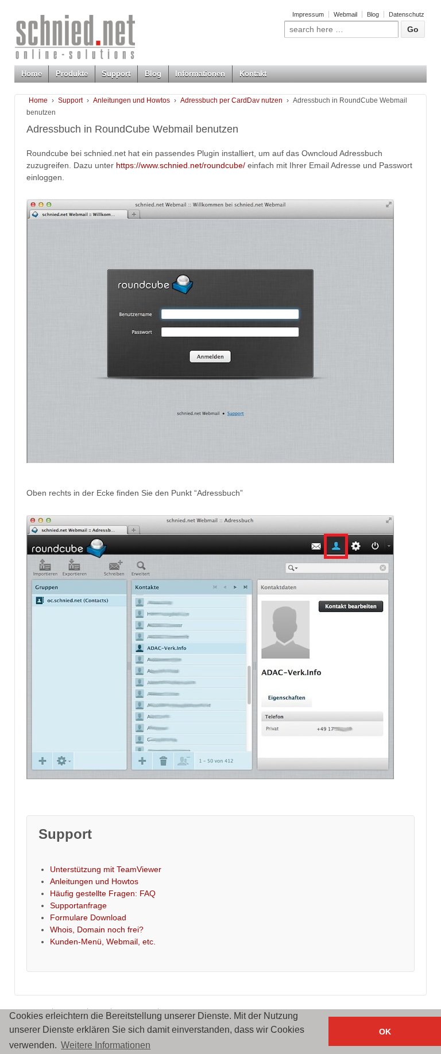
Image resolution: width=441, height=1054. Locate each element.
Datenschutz (406, 14)
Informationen (200, 73)
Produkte (72, 73)
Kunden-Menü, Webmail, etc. (103, 941)
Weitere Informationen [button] (105, 1045)
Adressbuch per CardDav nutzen (231, 100)
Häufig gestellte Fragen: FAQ (103, 893)
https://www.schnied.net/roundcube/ (180, 165)
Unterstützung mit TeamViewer (105, 869)
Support (116, 73)
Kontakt (252, 73)
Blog (373, 14)
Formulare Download (88, 917)
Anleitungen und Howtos (131, 100)
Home (31, 73)
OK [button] (385, 1031)
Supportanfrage (78, 905)
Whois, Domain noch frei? (97, 929)
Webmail (345, 14)
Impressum (308, 14)
